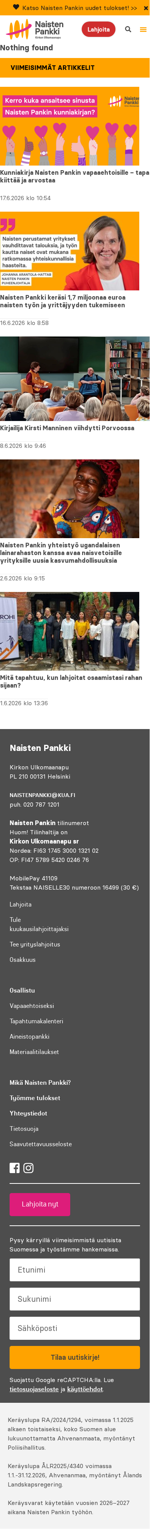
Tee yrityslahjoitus (35, 944)
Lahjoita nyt (40, 1204)
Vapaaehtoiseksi (32, 1005)
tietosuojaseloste (34, 1389)
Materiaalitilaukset (34, 1052)
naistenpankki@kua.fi (42, 795)
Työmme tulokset (35, 1098)
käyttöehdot (85, 1389)
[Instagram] (28, 1168)
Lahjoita (98, 29)
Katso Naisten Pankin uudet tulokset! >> (79, 8)
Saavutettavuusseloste (41, 1144)
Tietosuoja (24, 1128)
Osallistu (22, 990)
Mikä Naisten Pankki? (40, 1082)
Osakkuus (23, 959)
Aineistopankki (29, 1036)
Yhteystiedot (28, 1113)
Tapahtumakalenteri (36, 1021)
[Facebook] (15, 1168)
